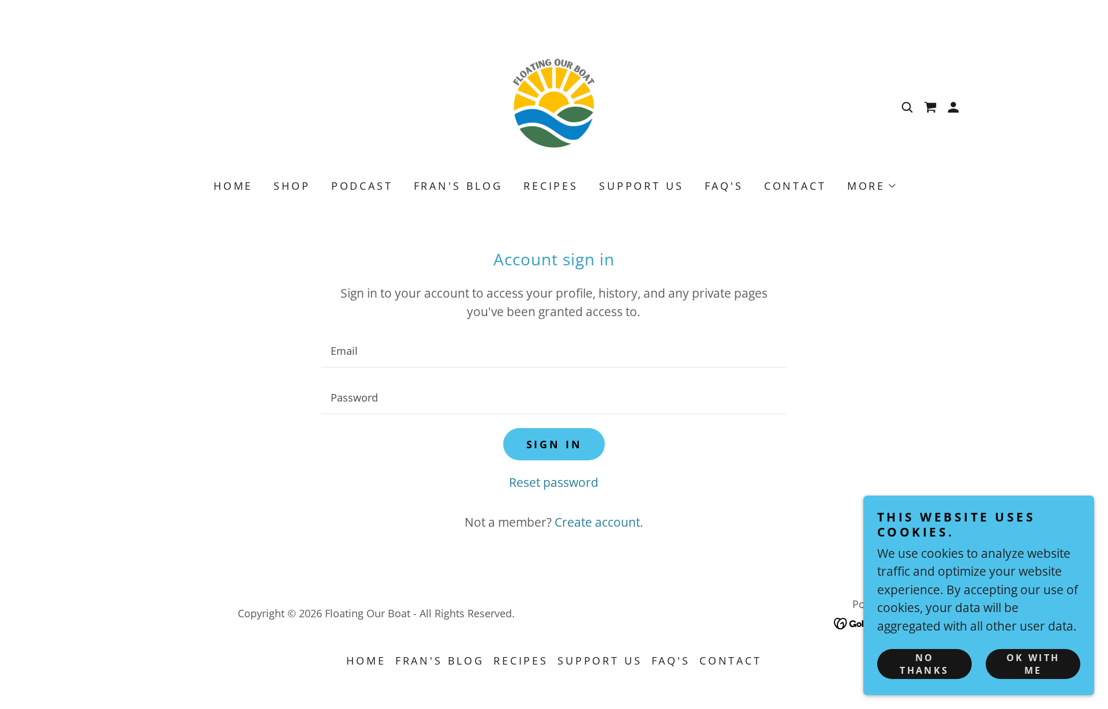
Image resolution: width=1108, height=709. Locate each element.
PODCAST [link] (362, 186)
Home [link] (233, 186)
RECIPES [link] (550, 186)
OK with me (1033, 664)
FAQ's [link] (724, 186)
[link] (554, 106)
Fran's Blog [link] (458, 186)
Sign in (554, 444)
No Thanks (924, 664)
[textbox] (553, 351)
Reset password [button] (553, 482)
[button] (953, 107)
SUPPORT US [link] (641, 186)
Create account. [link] (599, 522)
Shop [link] (292, 186)
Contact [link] (795, 186)
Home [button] (365, 660)
